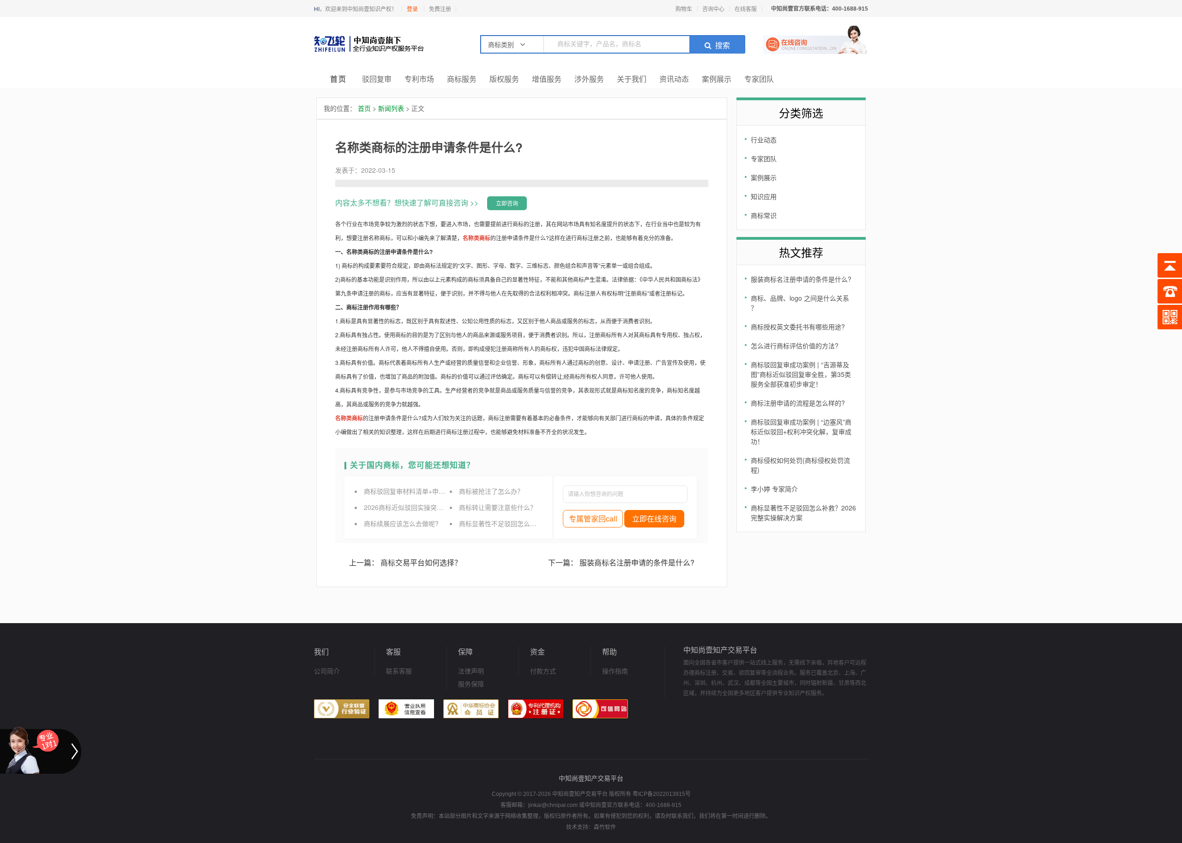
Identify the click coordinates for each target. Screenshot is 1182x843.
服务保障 (471, 683)
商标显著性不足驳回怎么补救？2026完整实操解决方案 (537, 523)
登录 (412, 9)
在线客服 (746, 8)
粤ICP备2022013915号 (662, 794)
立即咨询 (507, 203)
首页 (338, 78)
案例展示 (716, 78)
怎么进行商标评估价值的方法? (794, 345)
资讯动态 (674, 78)
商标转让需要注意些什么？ (498, 507)
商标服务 (461, 78)
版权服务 (504, 78)
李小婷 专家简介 (774, 488)
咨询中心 (713, 8)
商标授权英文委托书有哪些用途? (798, 326)
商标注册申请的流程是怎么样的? (798, 402)
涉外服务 (589, 78)
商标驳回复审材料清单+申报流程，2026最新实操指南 (441, 491)
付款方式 (543, 670)
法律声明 (471, 670)
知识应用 (764, 196)
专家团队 (759, 78)
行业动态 (764, 139)
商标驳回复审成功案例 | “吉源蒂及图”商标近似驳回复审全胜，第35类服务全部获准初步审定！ (801, 374)
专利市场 (419, 78)
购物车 (683, 8)
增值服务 (546, 78)
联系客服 (399, 670)
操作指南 (615, 670)
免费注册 (440, 9)
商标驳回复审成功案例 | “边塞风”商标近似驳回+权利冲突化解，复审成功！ (801, 431)
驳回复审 (377, 78)
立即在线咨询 (654, 518)
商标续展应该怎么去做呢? (401, 523)
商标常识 (764, 215)
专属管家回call (593, 518)
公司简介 (327, 670)
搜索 (722, 45)
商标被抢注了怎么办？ (491, 491)
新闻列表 (391, 108)
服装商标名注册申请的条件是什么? (801, 279)
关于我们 (631, 78)
